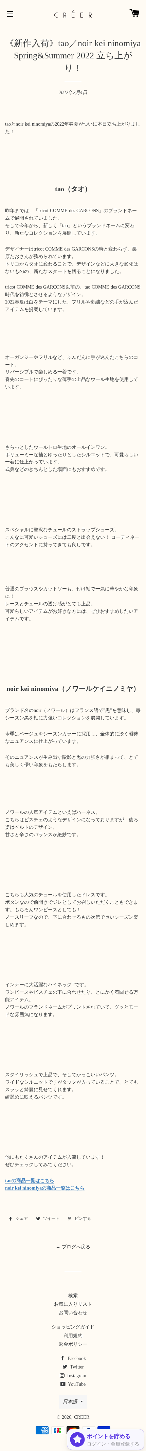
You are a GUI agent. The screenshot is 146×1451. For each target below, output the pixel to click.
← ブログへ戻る (73, 1246)
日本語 (70, 1401)
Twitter (76, 1367)
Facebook (76, 1358)
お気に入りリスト (73, 1304)
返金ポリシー (73, 1344)
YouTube (76, 1384)
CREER (81, 1417)
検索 (73, 1295)
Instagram (76, 1375)
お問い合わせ (73, 1312)
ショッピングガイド (73, 1326)
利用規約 (73, 1335)
